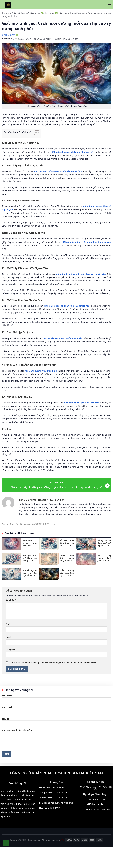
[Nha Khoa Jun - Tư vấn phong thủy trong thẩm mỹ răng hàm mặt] (8, 4)
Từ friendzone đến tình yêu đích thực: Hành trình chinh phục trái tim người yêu (67, 543)
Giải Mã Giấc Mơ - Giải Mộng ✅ (28, 13)
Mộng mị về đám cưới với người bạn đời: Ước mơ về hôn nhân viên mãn (104, 543)
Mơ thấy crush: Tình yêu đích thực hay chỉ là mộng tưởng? (104, 558)
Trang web (10, 649)
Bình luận (11, 600)
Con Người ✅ (51, 13)
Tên (8, 624)
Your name (7, 695)
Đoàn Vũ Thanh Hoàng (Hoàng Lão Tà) (57, 39)
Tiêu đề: (6, 719)
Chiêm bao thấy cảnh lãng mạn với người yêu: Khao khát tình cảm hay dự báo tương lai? (67, 558)
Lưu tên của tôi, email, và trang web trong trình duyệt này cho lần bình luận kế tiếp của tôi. (53, 662)
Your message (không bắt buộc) (17, 730)
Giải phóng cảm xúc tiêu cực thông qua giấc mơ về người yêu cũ (67, 573)
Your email (7, 707)
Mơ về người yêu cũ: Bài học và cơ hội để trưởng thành (30, 573)
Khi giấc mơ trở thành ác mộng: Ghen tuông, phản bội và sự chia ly (30, 558)
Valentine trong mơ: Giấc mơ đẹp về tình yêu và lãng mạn (30, 543)
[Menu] (109, 4)
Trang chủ (6, 13)
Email (9, 637)
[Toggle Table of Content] (35, 132)
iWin (62, 839)
